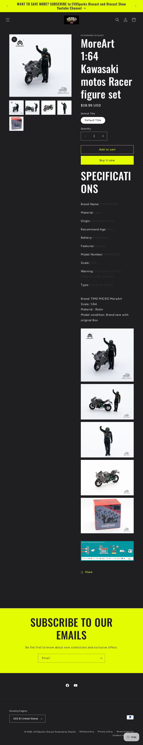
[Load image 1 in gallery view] (16, 108)
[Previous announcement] (7, 6)
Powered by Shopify (65, 732)
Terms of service (125, 731)
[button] (8, 20)
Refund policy (87, 731)
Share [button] (89, 572)
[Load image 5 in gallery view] (16, 124)
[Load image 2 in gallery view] (32, 108)
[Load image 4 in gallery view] (64, 108)
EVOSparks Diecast (44, 732)
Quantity (86, 128)
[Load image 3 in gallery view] (48, 108)
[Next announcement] (136, 6)
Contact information (123, 735)
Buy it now (107, 160)
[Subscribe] (101, 658)
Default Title (93, 120)
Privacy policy (105, 731)
